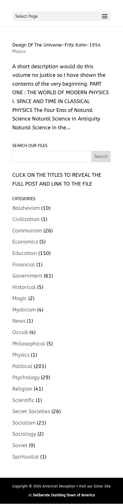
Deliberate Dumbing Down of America (64, 495)
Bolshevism (26, 208)
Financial (23, 265)
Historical (24, 287)
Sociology (24, 434)
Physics (19, 51)
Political (22, 366)
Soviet (19, 445)
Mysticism (24, 310)
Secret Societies (31, 411)
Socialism (23, 423)
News (18, 321)
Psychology (25, 377)
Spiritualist (25, 457)
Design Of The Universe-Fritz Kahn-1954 (56, 45)
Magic (19, 298)
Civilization (26, 219)
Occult (20, 332)
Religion (22, 389)
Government (27, 276)
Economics (25, 242)
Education (24, 253)
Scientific (23, 400)
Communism (27, 231)
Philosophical (28, 344)
